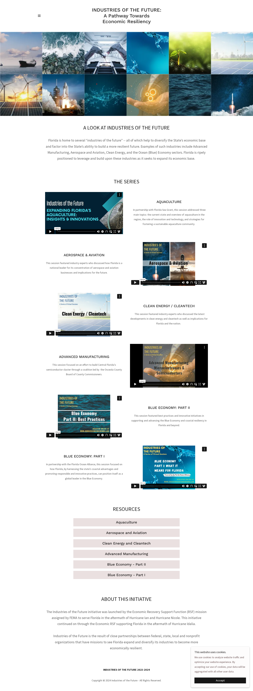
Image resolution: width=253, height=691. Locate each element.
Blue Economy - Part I (126, 575)
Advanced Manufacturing (126, 554)
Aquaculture (126, 522)
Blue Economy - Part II (126, 564)
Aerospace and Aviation (126, 533)
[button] (39, 16)
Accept (220, 680)
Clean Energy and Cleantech (126, 543)
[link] (126, 22)
